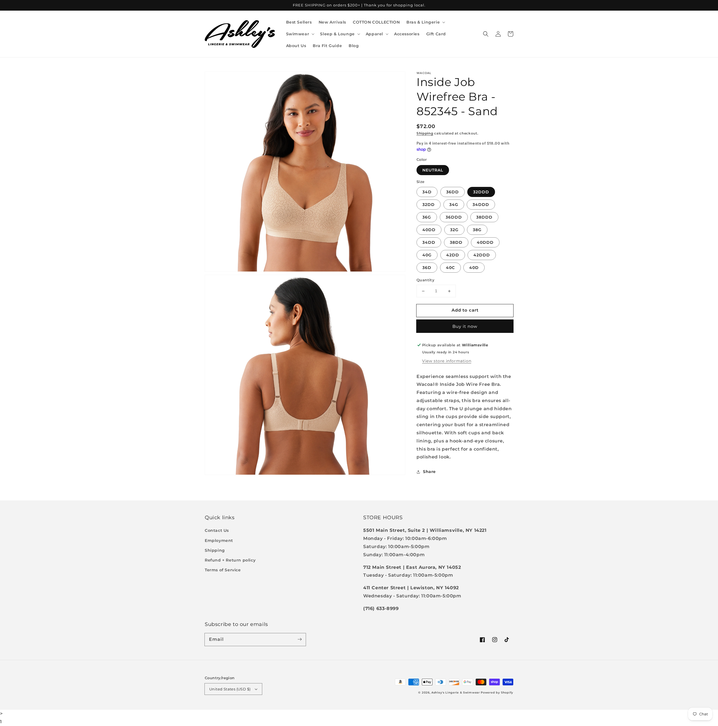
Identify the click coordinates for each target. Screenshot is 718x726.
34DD (428, 242)
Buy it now (464, 326)
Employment (219, 540)
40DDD (485, 242)
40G (427, 255)
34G (453, 204)
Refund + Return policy (230, 560)
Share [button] (429, 471)
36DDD (454, 217)
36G (426, 217)
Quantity (425, 280)
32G (454, 230)
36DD (452, 192)
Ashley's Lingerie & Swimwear (455, 692)
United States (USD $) (229, 689)
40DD (429, 230)
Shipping (424, 133)
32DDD (481, 192)
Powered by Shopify (497, 692)
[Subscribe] (299, 639)
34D (427, 192)
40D (474, 267)
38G (477, 230)
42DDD (481, 255)
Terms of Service (223, 569)
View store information (446, 360)
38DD (456, 242)
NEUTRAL (432, 170)
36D (426, 267)
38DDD (484, 217)
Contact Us (217, 530)
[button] (425, 22)
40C (450, 267)
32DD (428, 204)
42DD (452, 255)
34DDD (481, 204)
